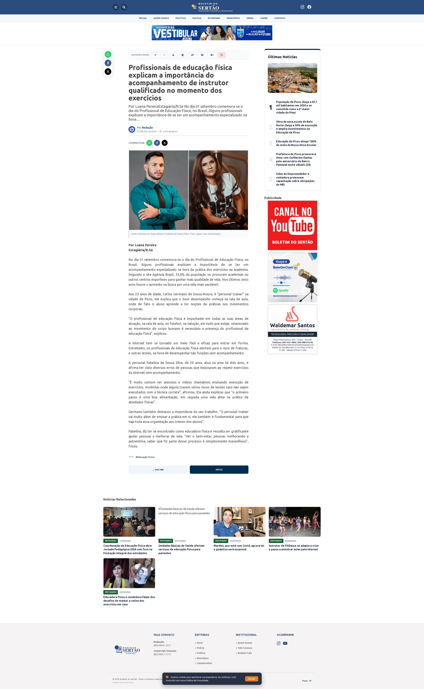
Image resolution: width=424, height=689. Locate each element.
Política (181, 18)
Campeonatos (204, 663)
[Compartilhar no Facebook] (108, 63)
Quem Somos (161, 18)
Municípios (233, 18)
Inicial (143, 18)
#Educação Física (145, 457)
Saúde (264, 18)
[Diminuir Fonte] (164, 55)
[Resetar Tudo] (221, 55)
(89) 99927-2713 (162, 654)
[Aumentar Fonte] (155, 55)
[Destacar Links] (192, 55)
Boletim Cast (245, 653)
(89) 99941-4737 (162, 645)
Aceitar (251, 679)
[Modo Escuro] (173, 55)
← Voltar (158, 469)
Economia (214, 18)
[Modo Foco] (202, 55)
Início (219, 469)
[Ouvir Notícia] (212, 55)
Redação (147, 127)
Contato (279, 18)
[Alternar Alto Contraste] (182, 55)
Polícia (196, 18)
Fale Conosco (245, 648)
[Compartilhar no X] (108, 71)
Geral (250, 18)
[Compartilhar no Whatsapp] (108, 54)
